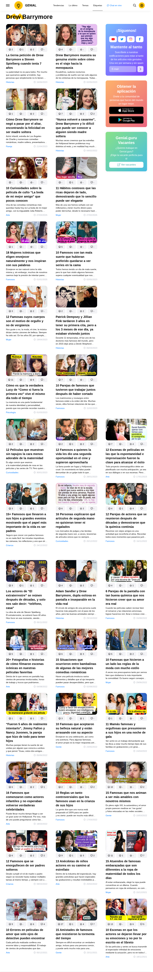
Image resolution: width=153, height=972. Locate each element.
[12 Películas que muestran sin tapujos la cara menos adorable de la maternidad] (26, 430)
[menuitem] (58, 5)
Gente (59, 747)
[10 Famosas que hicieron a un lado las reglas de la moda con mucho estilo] (126, 640)
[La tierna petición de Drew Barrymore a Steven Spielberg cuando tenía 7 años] (26, 35)
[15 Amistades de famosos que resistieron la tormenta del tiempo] (76, 910)
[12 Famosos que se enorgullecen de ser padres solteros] (26, 841)
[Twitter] (122, 39)
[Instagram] (130, 39)
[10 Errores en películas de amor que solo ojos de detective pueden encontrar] (26, 910)
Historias (10, 82)
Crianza (9, 545)
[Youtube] (113, 39)
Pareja (9, 146)
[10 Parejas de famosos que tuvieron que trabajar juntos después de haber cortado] (76, 365)
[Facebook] (139, 39)
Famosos (10, 279)
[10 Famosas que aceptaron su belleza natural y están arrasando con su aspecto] (76, 704)
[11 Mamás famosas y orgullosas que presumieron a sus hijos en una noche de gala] (126, 704)
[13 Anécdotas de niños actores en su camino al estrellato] (76, 841)
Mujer (58, 215)
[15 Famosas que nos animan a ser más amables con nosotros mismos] (126, 773)
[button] (10, 49)
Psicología (11, 412)
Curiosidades (12, 472)
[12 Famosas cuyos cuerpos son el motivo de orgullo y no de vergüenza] (26, 297)
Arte (8, 215)
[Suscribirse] (140, 69)
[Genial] (25, 5)
